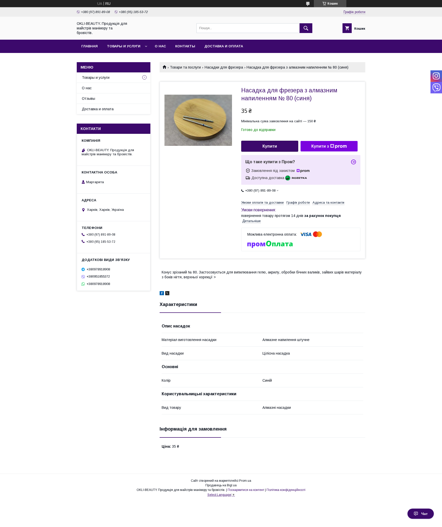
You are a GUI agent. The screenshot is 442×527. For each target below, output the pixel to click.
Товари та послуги (185, 67)
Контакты (185, 46)
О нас (160, 46)
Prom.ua (245, 480)
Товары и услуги (123, 46)
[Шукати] (306, 28)
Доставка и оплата (223, 46)
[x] (167, 294)
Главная (89, 46)
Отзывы (88, 98)
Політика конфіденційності (286, 490)
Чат (424, 514)
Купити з (320, 146)
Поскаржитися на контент (246, 490)
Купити (269, 146)
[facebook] (162, 294)
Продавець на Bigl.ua (221, 485)
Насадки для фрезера (224, 67)
